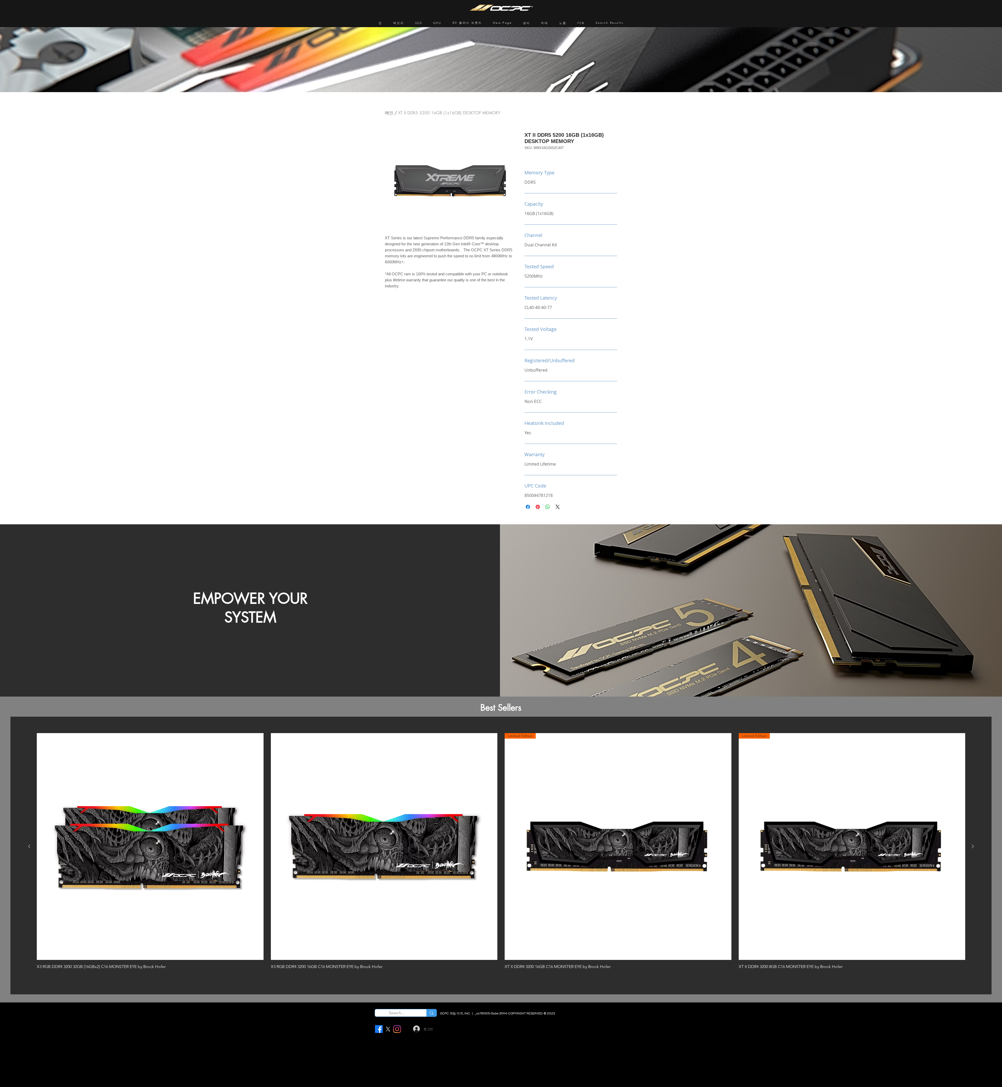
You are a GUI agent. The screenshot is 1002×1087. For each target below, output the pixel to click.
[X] (388, 1029)
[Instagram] (397, 1029)
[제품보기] (150, 846)
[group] (501, 855)
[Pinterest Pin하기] (538, 507)
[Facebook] (379, 1029)
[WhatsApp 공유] (548, 507)
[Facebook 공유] (528, 507)
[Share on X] (557, 507)
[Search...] (431, 1013)
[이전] (29, 846)
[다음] (973, 846)
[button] (399, 23)
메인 (389, 113)
